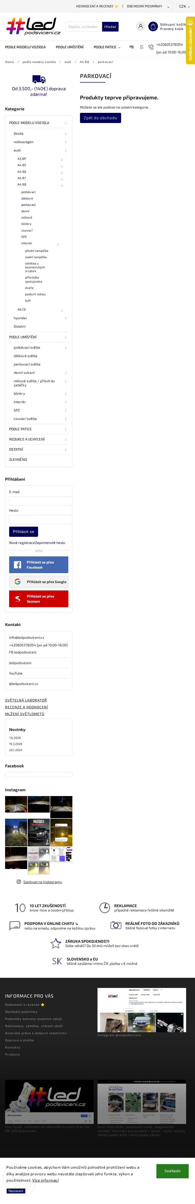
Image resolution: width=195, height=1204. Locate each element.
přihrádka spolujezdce (33, 279)
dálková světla (25, 356)
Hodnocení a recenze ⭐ (97, 6)
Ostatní (19, 326)
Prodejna (12, 1054)
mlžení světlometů (24, 714)
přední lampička (36, 251)
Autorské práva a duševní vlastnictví (36, 1033)
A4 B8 (22, 184)
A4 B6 (22, 172)
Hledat (110, 27)
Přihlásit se (23, 531)
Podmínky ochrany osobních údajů (33, 1019)
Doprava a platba (19, 1040)
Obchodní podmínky (144, 6)
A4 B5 (22, 165)
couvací (26, 230)
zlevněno (18, 459)
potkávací (28, 192)
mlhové (26, 217)
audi (17, 150)
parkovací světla (27, 364)
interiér (26, 243)
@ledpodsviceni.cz (23, 683)
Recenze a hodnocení (26, 707)
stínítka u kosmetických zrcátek (35, 267)
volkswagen (24, 142)
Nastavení (15, 1191)
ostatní (16, 449)
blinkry (26, 224)
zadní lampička (36, 257)
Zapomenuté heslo (50, 542)
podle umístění (23, 337)
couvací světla (25, 418)
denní (25, 211)
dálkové (27, 198)
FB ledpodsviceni (22, 652)
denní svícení (24, 372)
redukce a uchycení (27, 439)
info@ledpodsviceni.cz (26, 637)
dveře (29, 288)
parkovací (28, 205)
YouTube (16, 673)
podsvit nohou (35, 294)
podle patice (20, 429)
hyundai (20, 318)
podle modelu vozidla (29, 122)
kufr (28, 300)
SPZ (24, 237)
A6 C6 (22, 309)
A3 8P (22, 159)
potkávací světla (27, 347)
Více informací (45, 1180)
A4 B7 (22, 178)
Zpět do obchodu (100, 117)
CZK (182, 6)
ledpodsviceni (20, 663)
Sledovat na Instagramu (42, 882)
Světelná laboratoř (26, 700)
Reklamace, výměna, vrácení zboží (34, 1026)
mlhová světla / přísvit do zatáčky (34, 383)
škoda (19, 133)
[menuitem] (28, 47)
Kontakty (13, 1047)
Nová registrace (22, 542)
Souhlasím (173, 1171)
